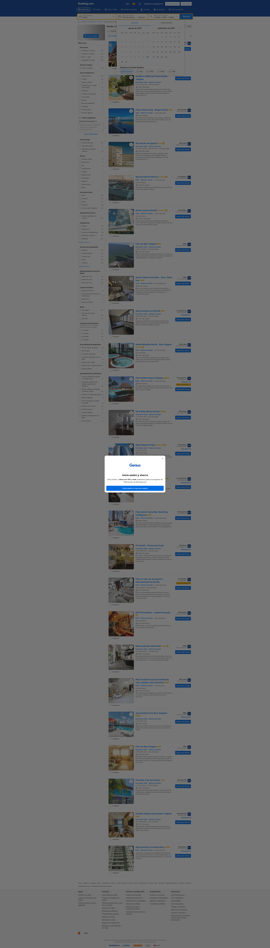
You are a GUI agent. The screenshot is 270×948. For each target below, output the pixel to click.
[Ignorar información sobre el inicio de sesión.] (163, 458)
